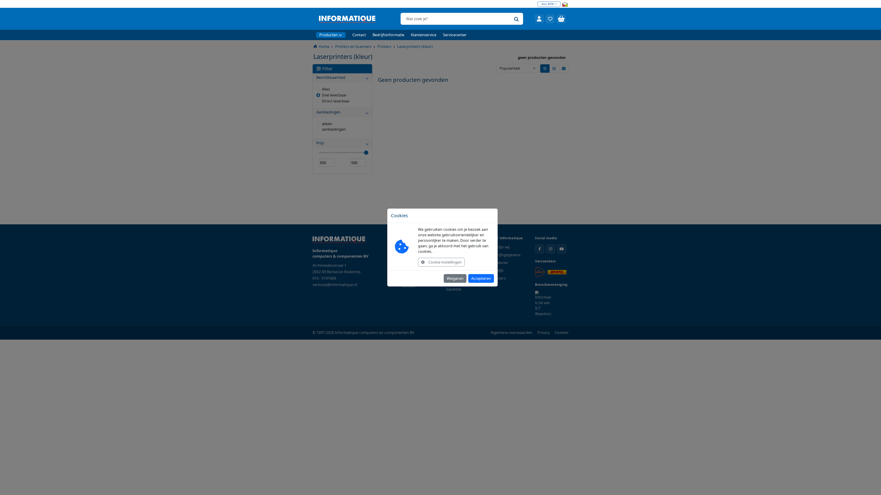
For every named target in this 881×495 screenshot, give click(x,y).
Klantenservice (423, 34)
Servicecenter (455, 34)
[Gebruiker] (539, 18)
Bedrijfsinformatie (388, 34)
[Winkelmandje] (561, 18)
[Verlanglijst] (550, 18)
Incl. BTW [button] (548, 4)
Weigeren (455, 278)
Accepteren (481, 278)
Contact (359, 34)
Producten (328, 34)
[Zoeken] (516, 18)
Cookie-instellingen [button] (445, 262)
